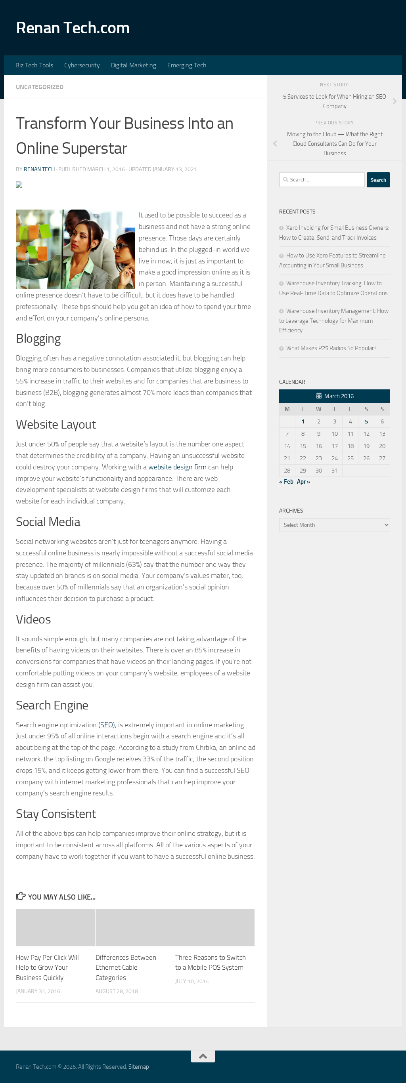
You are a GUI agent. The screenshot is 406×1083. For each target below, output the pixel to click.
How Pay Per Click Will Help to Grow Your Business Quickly (47, 967)
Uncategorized (39, 87)
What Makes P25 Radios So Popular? (331, 348)
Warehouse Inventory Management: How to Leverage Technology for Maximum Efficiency (334, 320)
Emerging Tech (187, 65)
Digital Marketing (133, 65)
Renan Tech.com (73, 28)
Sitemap (138, 1066)
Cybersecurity (82, 65)
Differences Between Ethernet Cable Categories (126, 967)
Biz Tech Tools (34, 65)
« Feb (286, 481)
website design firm (177, 467)
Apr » (303, 481)
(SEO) (106, 725)
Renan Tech (39, 169)
